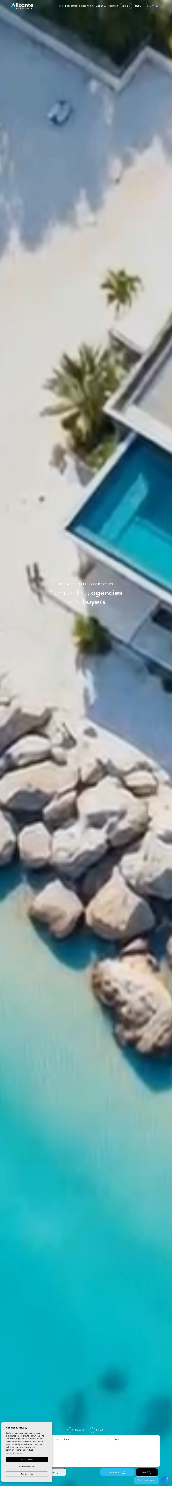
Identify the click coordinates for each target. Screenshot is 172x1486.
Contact (113, 6)
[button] (165, 1480)
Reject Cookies (27, 1474)
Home (61, 6)
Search (145, 1472)
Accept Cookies (27, 1459)
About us (101, 6)
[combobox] (85, 1439)
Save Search (115, 1472)
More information (14, 1453)
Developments (87, 6)
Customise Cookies (27, 1466)
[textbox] (86, 1439)
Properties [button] (71, 6)
